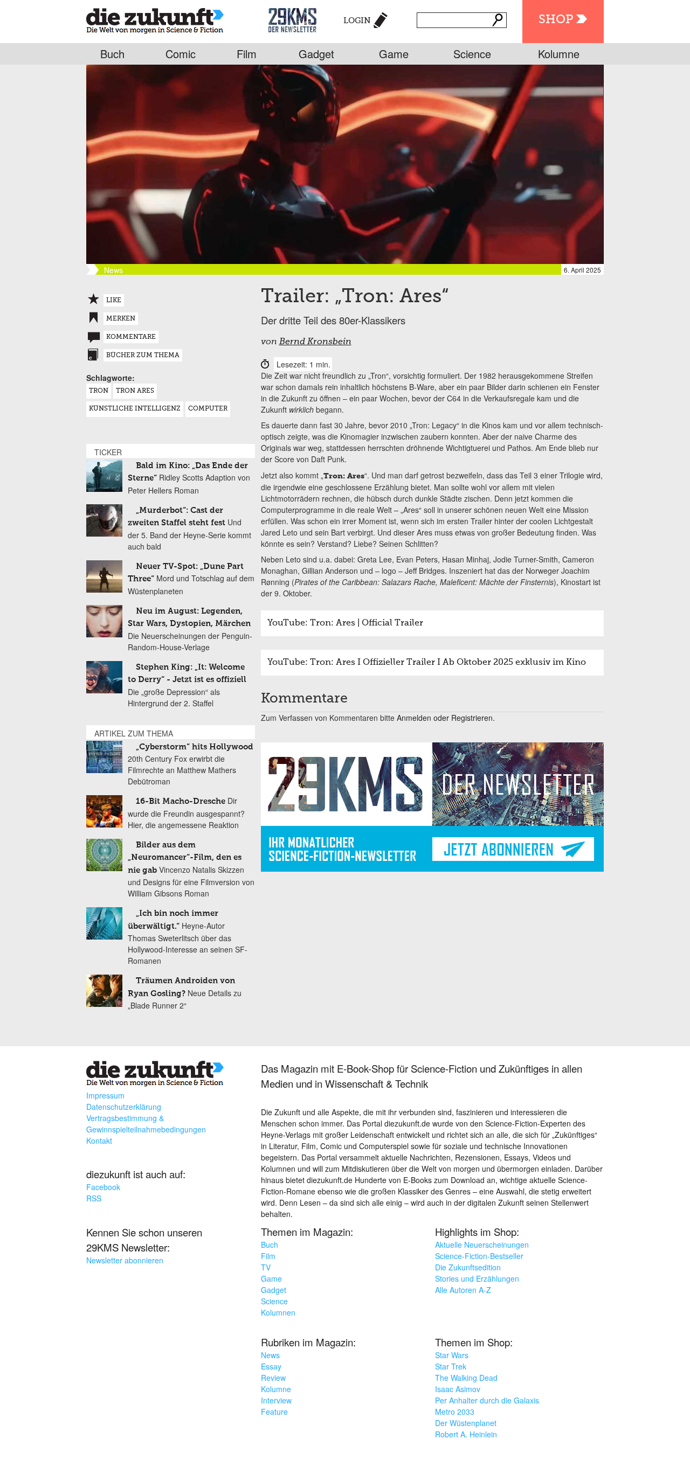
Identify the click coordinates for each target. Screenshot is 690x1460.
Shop (556, 20)
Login (357, 21)
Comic (180, 53)
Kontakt (99, 1140)
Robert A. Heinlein (466, 1434)
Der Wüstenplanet (465, 1422)
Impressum (105, 1095)
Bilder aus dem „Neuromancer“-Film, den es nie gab (185, 857)
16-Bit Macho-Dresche (180, 801)
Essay (271, 1366)
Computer (207, 409)
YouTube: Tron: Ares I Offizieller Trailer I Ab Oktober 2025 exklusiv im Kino (426, 662)
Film (247, 53)
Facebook (103, 1186)
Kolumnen (278, 1312)
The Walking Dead (466, 1377)
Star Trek (450, 1366)
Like (113, 300)
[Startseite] (155, 18)
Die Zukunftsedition (468, 1267)
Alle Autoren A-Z (463, 1289)
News (270, 1355)
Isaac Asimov (457, 1388)
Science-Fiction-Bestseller (479, 1255)
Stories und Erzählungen (477, 1278)
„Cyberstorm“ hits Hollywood (194, 747)
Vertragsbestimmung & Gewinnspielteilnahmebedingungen (146, 1124)
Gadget (316, 53)
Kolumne (558, 53)
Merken (120, 319)
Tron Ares (135, 391)
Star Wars (451, 1355)
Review (273, 1377)
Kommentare (131, 337)
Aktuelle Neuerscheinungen (482, 1244)
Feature (274, 1411)
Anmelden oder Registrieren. (446, 717)
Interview (276, 1400)
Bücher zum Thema (143, 355)
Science (472, 53)
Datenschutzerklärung (123, 1106)
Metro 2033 (454, 1411)
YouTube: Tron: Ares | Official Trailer (345, 623)
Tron (98, 391)
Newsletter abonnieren (124, 1260)
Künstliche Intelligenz (135, 409)
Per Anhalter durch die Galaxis (487, 1400)
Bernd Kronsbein (315, 342)
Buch (112, 53)
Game (394, 53)
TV (266, 1267)
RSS (93, 1198)
